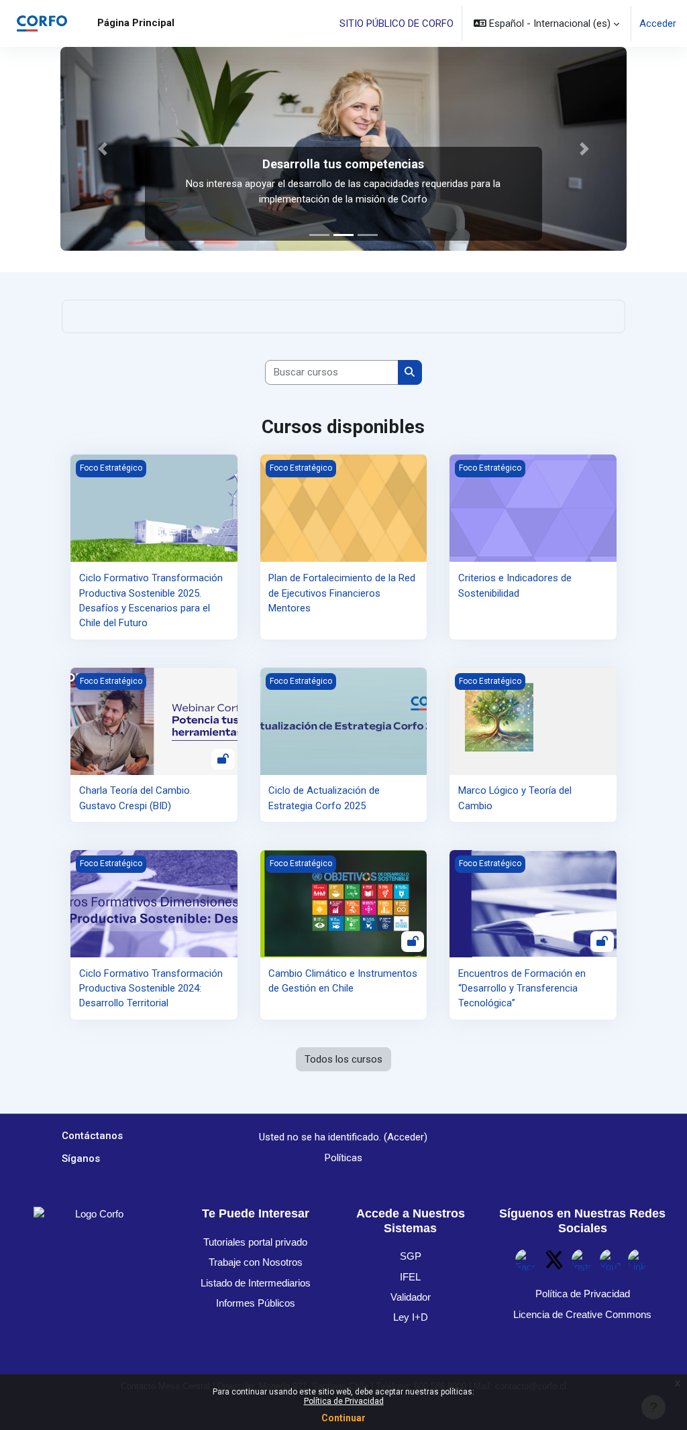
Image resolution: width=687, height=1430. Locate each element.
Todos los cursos (343, 1059)
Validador (410, 1297)
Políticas (343, 1158)
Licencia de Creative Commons (582, 1314)
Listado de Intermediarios (256, 1283)
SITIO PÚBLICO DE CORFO (396, 23)
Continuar (343, 1418)
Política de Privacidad (344, 1401)
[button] (546, 23)
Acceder (657, 23)
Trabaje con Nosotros (256, 1262)
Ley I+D (410, 1317)
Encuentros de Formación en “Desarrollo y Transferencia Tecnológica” (522, 988)
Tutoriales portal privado (255, 1242)
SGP (410, 1256)
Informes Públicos (255, 1303)
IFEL (410, 1277)
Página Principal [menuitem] (135, 23)
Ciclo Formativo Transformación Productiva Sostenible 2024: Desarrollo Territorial (151, 988)
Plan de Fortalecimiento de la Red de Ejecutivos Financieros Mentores (341, 593)
